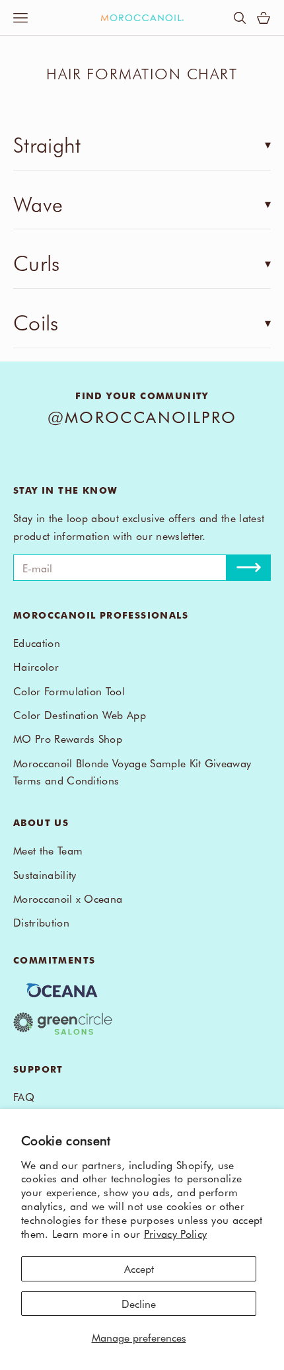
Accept (139, 1268)
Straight (47, 144)
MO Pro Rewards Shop (67, 738)
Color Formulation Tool (69, 690)
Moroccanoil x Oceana (67, 898)
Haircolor (36, 666)
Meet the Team (48, 850)
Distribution (41, 922)
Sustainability (44, 874)
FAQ (23, 1096)
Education (36, 642)
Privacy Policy (175, 1233)
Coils (36, 321)
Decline (139, 1303)
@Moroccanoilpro (142, 416)
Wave (38, 203)
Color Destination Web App (79, 714)
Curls (36, 262)
